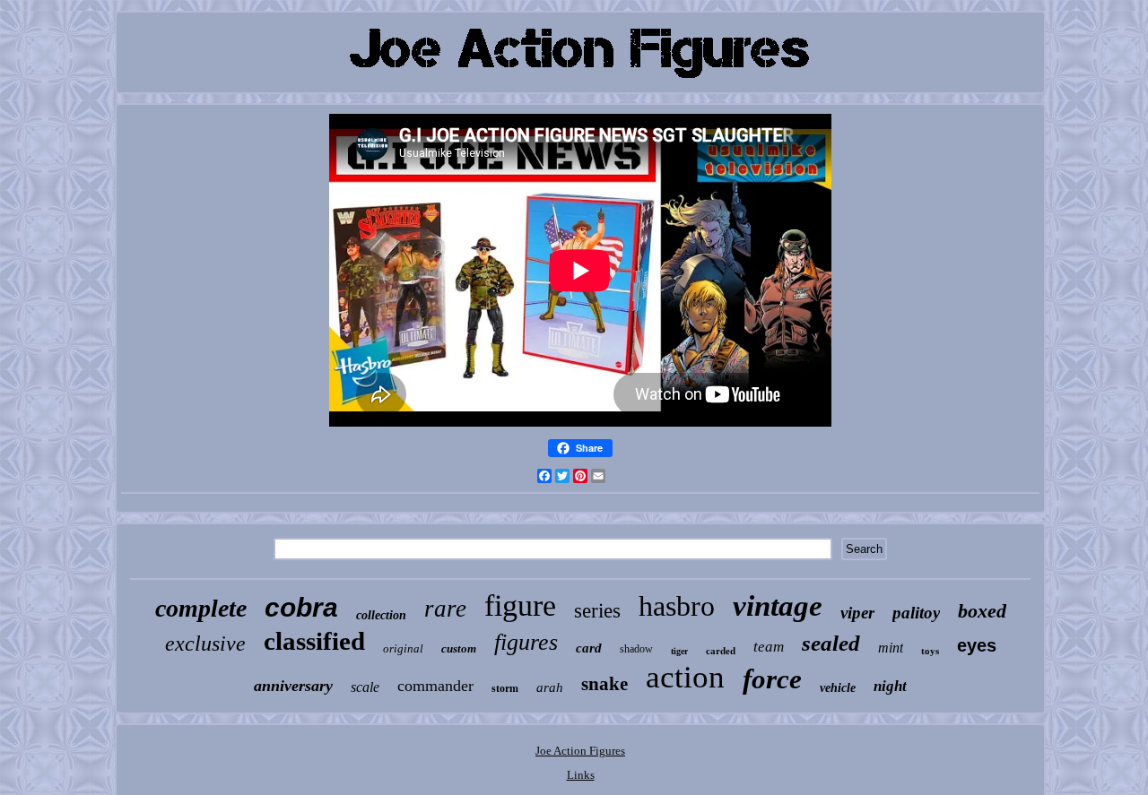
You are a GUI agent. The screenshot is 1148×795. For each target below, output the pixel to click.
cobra (301, 607)
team (768, 646)
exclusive (205, 643)
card (589, 648)
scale (365, 687)
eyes (976, 645)
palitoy (916, 612)
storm (504, 688)
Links (581, 775)
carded (720, 650)
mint (890, 647)
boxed (982, 611)
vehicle (838, 688)
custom (458, 648)
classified (314, 640)
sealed (831, 643)
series (597, 611)
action (685, 677)
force (772, 679)
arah (549, 687)
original (403, 648)
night (890, 686)
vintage (777, 606)
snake (604, 684)
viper (857, 612)
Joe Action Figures (580, 750)
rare (445, 608)
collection (381, 615)
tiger (679, 651)
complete (201, 608)
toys (930, 650)
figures (526, 642)
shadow (636, 649)
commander (435, 686)
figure (520, 605)
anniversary (293, 686)
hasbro (677, 606)
